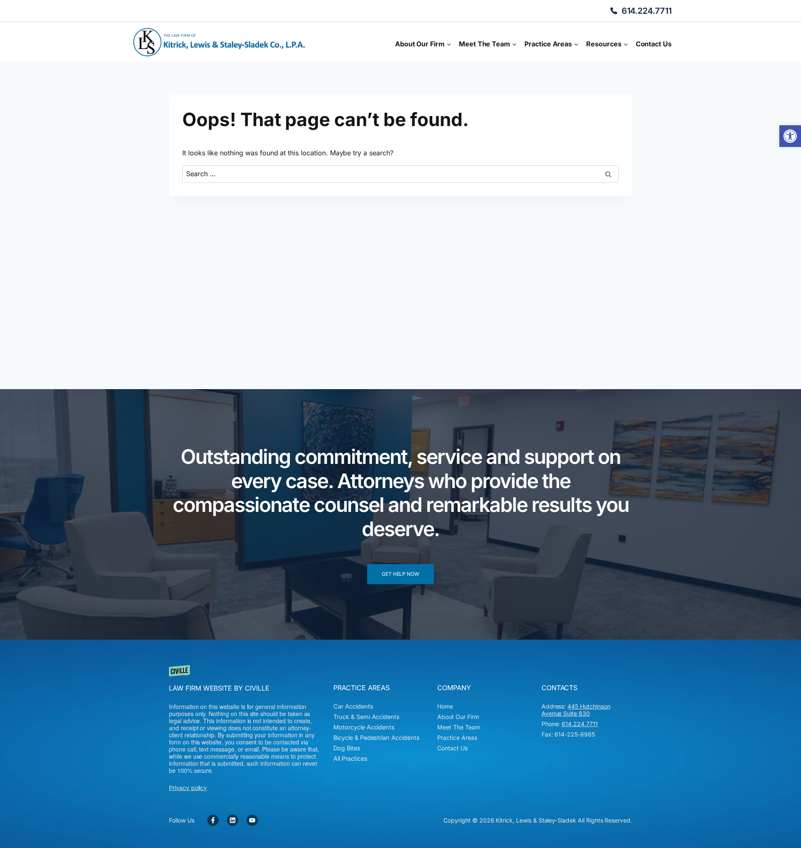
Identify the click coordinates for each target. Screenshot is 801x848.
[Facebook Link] (213, 820)
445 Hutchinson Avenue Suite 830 (576, 710)
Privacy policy (188, 787)
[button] (790, 136)
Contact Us (654, 44)
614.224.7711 (647, 11)
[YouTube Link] (252, 820)
